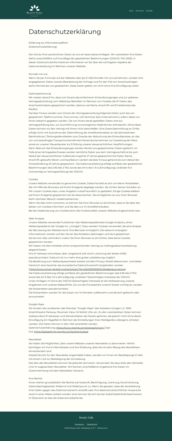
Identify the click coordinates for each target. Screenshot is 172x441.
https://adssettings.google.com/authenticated (61, 331)
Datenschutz (92, 424)
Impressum (79, 424)
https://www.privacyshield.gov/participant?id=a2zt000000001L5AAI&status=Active (77, 269)
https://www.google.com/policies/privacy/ (80, 327)
